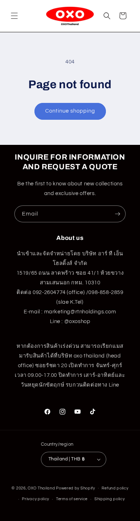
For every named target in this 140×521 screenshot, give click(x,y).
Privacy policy (35, 499)
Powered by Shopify (75, 488)
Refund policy (115, 488)
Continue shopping (70, 111)
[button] (14, 16)
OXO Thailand (41, 488)
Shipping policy (109, 499)
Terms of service (72, 499)
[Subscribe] (117, 213)
